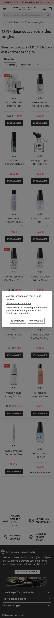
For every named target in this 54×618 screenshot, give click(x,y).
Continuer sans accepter (18, 303)
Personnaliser (17, 321)
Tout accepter (36, 321)
